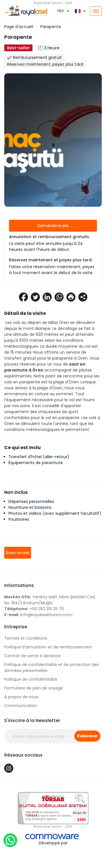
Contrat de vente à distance (32, 656)
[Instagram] (8, 768)
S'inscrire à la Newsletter (32, 720)
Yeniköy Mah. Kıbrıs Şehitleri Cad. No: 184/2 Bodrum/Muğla (50, 600)
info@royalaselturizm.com (38, 615)
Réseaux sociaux (23, 755)
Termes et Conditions (25, 638)
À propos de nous (21, 697)
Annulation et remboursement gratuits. (49, 237)
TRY (60, 11)
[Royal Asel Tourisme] (17, 11)
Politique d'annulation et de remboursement (48, 647)
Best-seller (18, 48)
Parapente (50, 26)
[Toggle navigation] (96, 11)
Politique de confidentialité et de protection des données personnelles (51, 667)
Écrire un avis (17, 553)
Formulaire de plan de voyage (33, 688)
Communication (20, 705)
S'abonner (87, 736)
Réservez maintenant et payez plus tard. (50, 260)
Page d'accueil (18, 26)
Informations (19, 585)
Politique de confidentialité (30, 679)
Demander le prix (52, 226)
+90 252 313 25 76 (34, 609)
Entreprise (15, 626)
